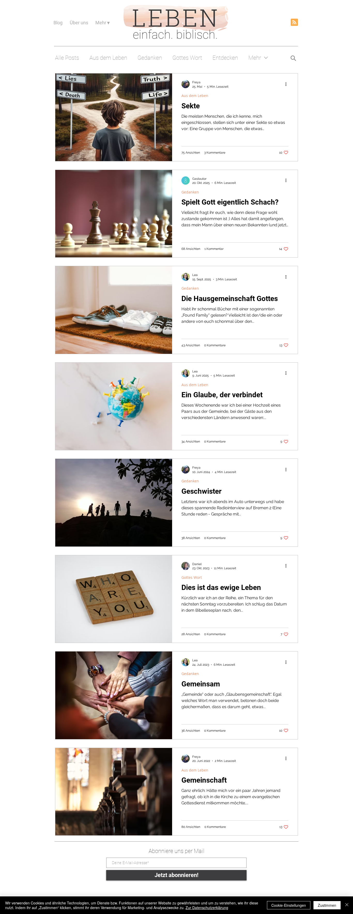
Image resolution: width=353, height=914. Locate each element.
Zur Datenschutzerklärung (207, 907)
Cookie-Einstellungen (288, 905)
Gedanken (149, 58)
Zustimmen (327, 905)
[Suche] (293, 58)
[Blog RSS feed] (294, 22)
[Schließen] (347, 905)
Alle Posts (67, 58)
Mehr (254, 58)
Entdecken (225, 58)
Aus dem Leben (108, 58)
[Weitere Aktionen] (288, 84)
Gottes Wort (187, 58)
